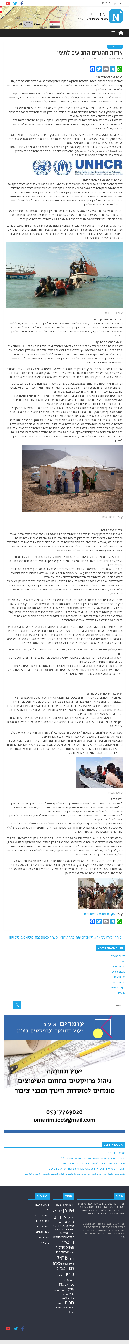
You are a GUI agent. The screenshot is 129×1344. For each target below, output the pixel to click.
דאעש (71, 1226)
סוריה (69, 1274)
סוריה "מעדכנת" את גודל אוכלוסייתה (100, 937)
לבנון (70, 1268)
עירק (70, 1289)
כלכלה (57, 1263)
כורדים (71, 1263)
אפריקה (90, 58)
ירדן (72, 1258)
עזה (61, 1284)
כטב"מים (64, 1263)
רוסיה (69, 1302)
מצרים (61, 1268)
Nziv (100, 58)
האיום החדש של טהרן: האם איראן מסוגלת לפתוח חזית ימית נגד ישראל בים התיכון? (87, 1168)
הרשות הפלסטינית (67, 1235)
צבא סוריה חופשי (60, 1290)
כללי (123, 961)
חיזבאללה (66, 1242)
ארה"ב (60, 1217)
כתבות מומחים (118, 971)
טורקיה (60, 1247)
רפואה (61, 1303)
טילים (72, 1252)
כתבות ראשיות (115, 46)
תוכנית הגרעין (61, 1307)
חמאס (70, 1247)
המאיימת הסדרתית (116, 1153)
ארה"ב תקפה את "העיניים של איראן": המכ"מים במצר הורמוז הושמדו (93, 1163)
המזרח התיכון (68, 1229)
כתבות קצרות (119, 977)
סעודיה (69, 1284)
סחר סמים (60, 1275)
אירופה (57, 1210)
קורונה (70, 1297)
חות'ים (57, 1237)
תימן (83, 58)
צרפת (71, 1293)
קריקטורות (120, 992)
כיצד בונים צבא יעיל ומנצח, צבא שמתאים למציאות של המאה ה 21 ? (93, 1158)
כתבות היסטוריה (117, 966)
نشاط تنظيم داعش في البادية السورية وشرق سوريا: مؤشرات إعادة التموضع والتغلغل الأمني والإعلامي (75, 1173)
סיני (63, 1280)
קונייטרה (64, 1294)
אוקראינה (62, 1204)
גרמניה (61, 1222)
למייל (122, 1236)
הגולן (55, 1226)
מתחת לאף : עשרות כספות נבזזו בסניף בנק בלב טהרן (39, 937)
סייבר (72, 1280)
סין (67, 1280)
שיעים (70, 1307)
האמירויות (63, 1226)
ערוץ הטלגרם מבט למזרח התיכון (99, 914)
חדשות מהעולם (118, 956)
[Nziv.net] (121, 33)
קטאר (63, 1297)
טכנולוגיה (62, 1252)
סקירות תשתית (118, 987)
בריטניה (69, 1222)
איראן (68, 1210)
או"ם (71, 1204)
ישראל (63, 1257)
